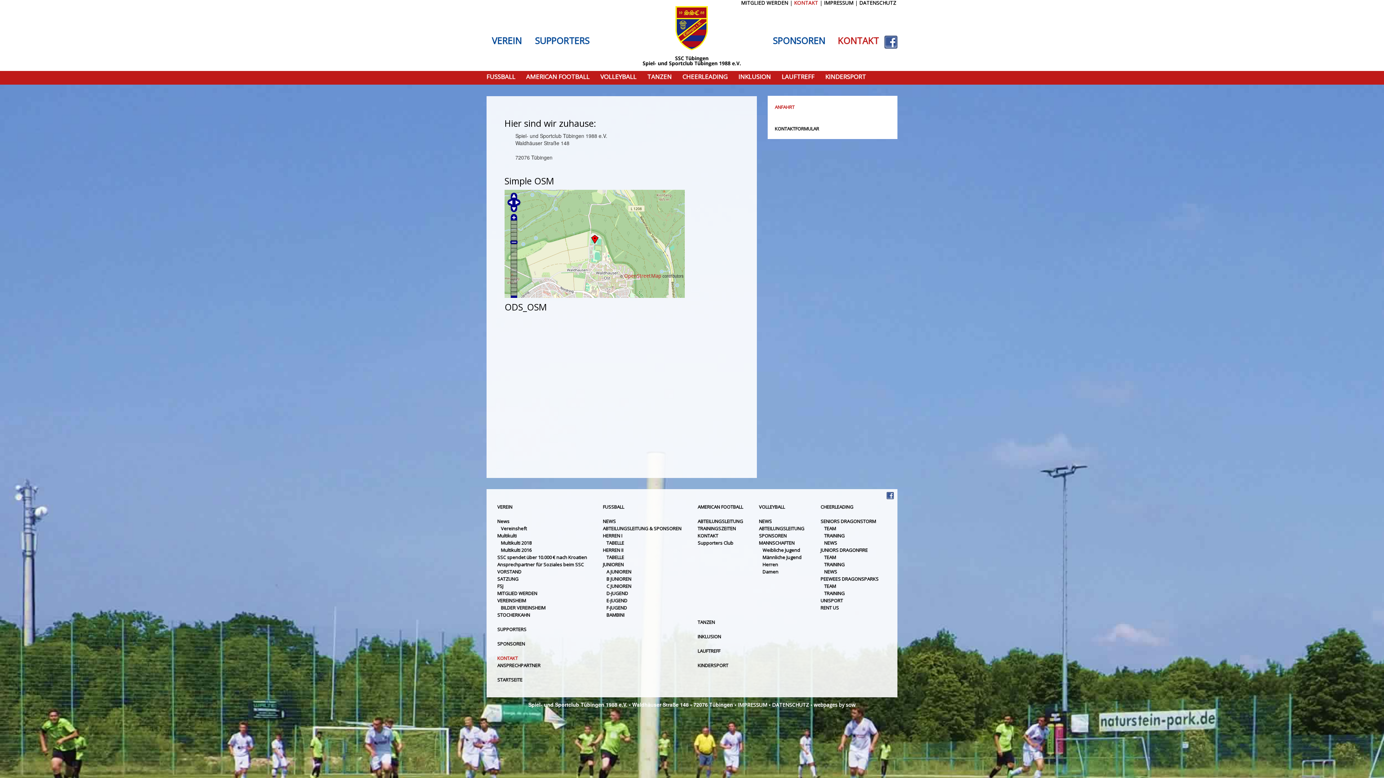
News (503, 521)
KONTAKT (858, 41)
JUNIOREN (613, 564)
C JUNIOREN (619, 586)
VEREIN (507, 41)
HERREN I (612, 535)
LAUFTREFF (798, 76)
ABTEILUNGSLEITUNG (720, 521)
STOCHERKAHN (513, 615)
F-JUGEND (617, 607)
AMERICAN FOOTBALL (558, 76)
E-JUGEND (617, 600)
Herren (770, 564)
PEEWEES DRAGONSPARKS (850, 579)
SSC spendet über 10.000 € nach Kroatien (542, 557)
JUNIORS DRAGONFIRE (844, 550)
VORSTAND (509, 571)
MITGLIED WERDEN (517, 593)
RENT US (830, 607)
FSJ (500, 586)
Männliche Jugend (782, 557)
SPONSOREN (799, 41)
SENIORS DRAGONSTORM (848, 521)
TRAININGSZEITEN (717, 528)
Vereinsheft (514, 528)
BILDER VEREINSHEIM (523, 607)
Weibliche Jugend (781, 550)
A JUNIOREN (619, 571)
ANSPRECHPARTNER (519, 665)
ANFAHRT (785, 107)
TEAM (830, 528)
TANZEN (659, 76)
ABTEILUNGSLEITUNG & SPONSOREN (642, 528)
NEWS (609, 521)
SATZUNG (508, 579)
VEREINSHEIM (511, 600)
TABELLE (615, 543)
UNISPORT (832, 600)
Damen (770, 571)
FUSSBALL (501, 76)
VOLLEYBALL (618, 76)
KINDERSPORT (845, 76)
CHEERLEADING (705, 76)
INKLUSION (754, 76)
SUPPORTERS (562, 41)
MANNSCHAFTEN (777, 543)
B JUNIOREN (619, 579)
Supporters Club (715, 543)
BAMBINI (616, 615)
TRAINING (834, 535)
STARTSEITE (510, 679)
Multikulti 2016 (516, 550)
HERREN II (613, 550)
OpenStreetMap (642, 275)
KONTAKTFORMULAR (797, 128)
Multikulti (507, 535)
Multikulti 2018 (516, 543)
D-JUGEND (617, 593)
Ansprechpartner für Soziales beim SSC (540, 564)
